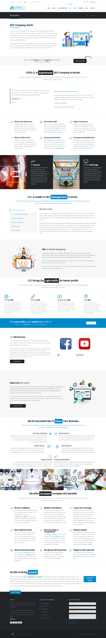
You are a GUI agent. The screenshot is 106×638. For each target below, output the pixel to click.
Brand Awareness (48, 140)
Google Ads (57, 128)
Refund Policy (45, 611)
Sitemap (87, 634)
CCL (11, 341)
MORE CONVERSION (18, 218)
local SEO (97, 309)
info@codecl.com (45, 609)
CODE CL (12, 577)
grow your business (74, 77)
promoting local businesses (56, 132)
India (26, 2)
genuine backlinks (58, 466)
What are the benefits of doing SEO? (64, 107)
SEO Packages (16, 230)
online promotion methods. (18, 40)
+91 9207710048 (45, 603)
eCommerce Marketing (22, 552)
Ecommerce (80, 8)
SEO (70, 8)
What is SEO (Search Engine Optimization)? (66, 91)
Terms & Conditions (46, 618)
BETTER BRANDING (17, 222)
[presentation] (55, 344)
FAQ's (81, 634)
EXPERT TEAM (16, 226)
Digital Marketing (62, 8)
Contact (93, 8)
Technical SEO (14, 303)
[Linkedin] (95, 2)
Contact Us (19, 2)
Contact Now (91, 323)
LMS (74, 8)
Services (13, 2)
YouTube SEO (66, 311)
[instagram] (90, 2)
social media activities (36, 313)
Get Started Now (80, 61)
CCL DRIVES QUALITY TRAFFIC (20, 214)
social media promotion (86, 148)
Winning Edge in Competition (51, 534)
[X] (87, 2)
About (54, 8)
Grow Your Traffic (18, 405)
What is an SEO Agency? (60, 103)
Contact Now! (90, 579)
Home (48, 8)
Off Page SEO (44, 305)
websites (56, 99)
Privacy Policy (45, 615)
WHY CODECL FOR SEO (19, 210)
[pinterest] (92, 2)
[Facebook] (85, 2)
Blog (87, 8)
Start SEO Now (17, 361)
